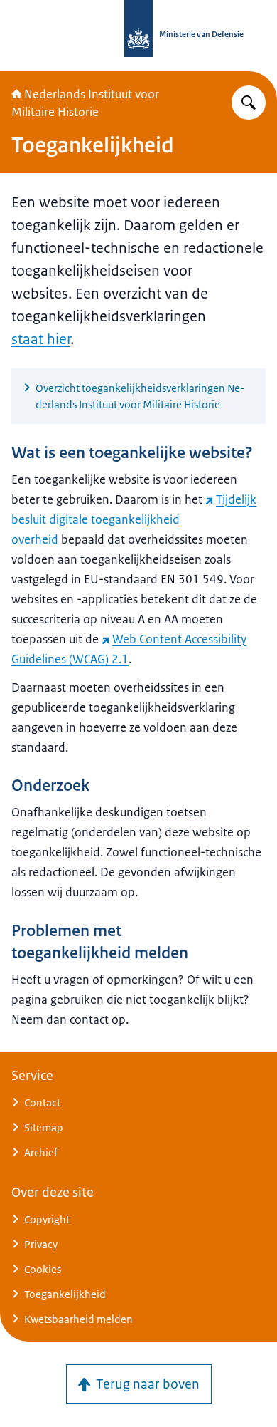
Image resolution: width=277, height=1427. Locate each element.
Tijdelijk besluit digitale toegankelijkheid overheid (133, 519)
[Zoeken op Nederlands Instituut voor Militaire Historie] (249, 102)
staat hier (40, 339)
